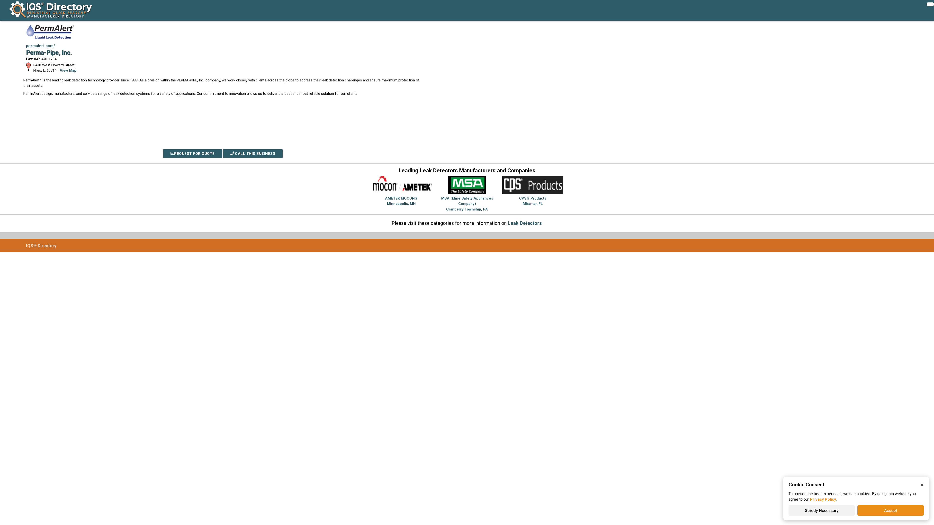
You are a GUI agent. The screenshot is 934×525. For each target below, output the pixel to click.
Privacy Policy (823, 499)
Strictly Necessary (822, 510)
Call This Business (255, 153)
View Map (68, 70)
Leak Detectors (525, 223)
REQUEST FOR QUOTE (194, 153)
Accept (890, 510)
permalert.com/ (40, 46)
